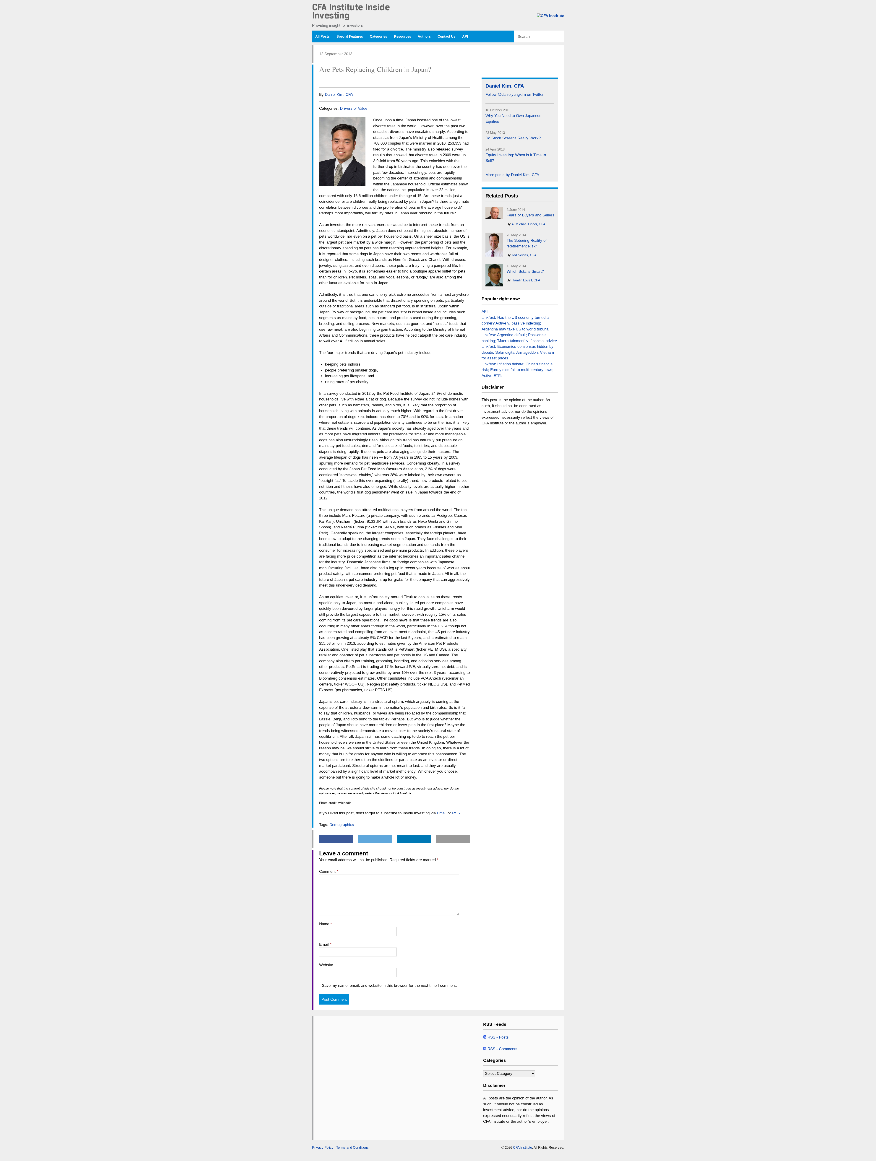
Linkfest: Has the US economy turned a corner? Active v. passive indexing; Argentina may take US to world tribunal (515, 323)
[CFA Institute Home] (550, 16)
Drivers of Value (353, 108)
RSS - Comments (501, 1049)
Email (441, 813)
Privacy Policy (323, 1147)
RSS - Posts (497, 1037)
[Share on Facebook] (321, 80)
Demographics (341, 825)
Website (326, 965)
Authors (424, 36)
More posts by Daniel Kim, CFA (512, 175)
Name (325, 924)
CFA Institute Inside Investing (351, 12)
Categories (378, 36)
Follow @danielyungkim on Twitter (514, 94)
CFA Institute (522, 1147)
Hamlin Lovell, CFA (526, 280)
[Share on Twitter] (330, 80)
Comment (328, 871)
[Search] (560, 37)
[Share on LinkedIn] (339, 80)
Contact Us (446, 36)
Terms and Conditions (352, 1147)
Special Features (349, 36)
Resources (402, 36)
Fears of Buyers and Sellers (530, 215)
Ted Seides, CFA (524, 255)
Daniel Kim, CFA (339, 94)
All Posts (322, 36)
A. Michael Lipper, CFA (528, 224)
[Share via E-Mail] (348, 80)
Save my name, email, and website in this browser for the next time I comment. (389, 985)
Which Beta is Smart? (525, 271)
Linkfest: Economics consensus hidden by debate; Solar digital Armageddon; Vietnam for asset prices (518, 352)
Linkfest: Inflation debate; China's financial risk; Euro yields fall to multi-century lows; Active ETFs (517, 370)
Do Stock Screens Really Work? (513, 138)
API (465, 36)
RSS (456, 813)
